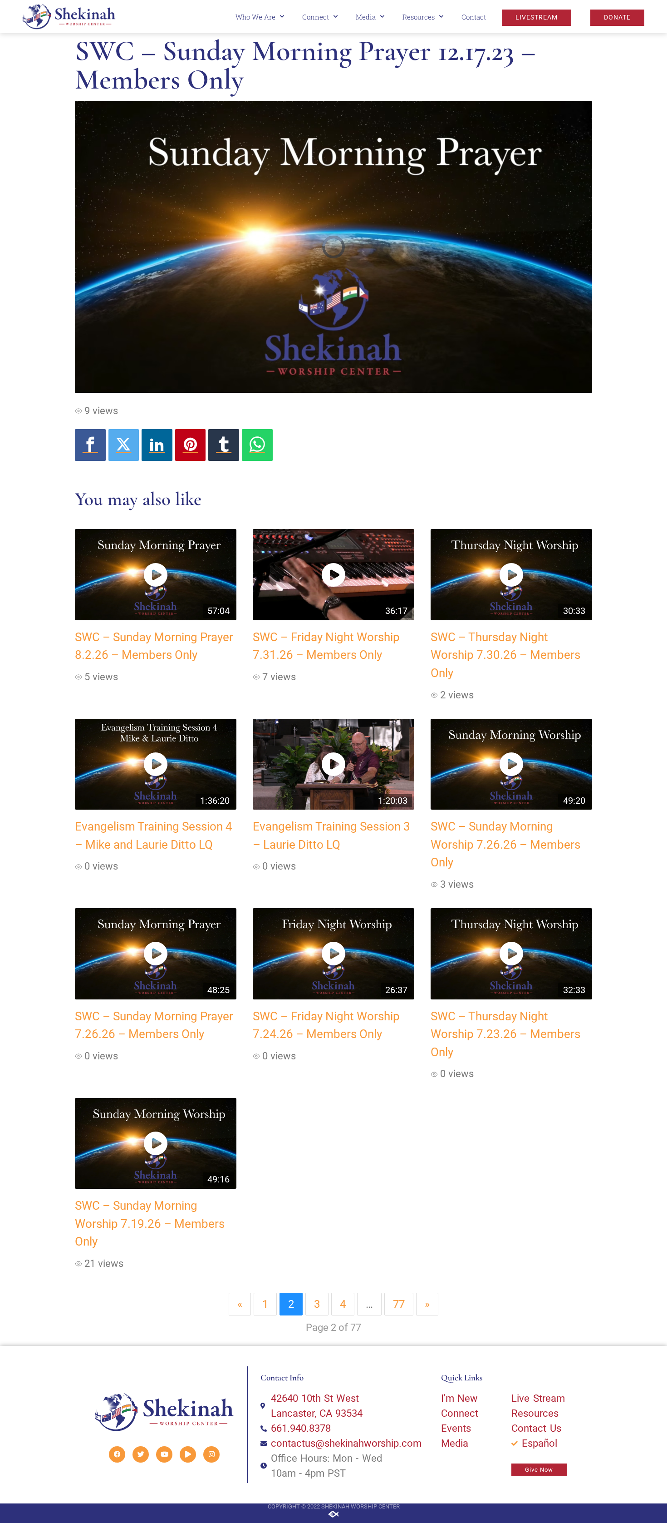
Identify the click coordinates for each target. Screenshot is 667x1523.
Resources (418, 16)
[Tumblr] (223, 445)
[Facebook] (90, 445)
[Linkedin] (157, 445)
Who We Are (255, 16)
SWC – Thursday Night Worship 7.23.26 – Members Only (505, 1034)
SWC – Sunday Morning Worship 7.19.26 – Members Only (150, 1223)
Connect (315, 16)
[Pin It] (190, 445)
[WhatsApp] (257, 445)
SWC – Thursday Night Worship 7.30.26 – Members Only (505, 655)
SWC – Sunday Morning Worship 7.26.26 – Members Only (505, 844)
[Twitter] (123, 445)
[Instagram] (211, 1454)
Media (366, 16)
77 (399, 1304)
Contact (473, 16)
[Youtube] (164, 1454)
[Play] (188, 1454)
